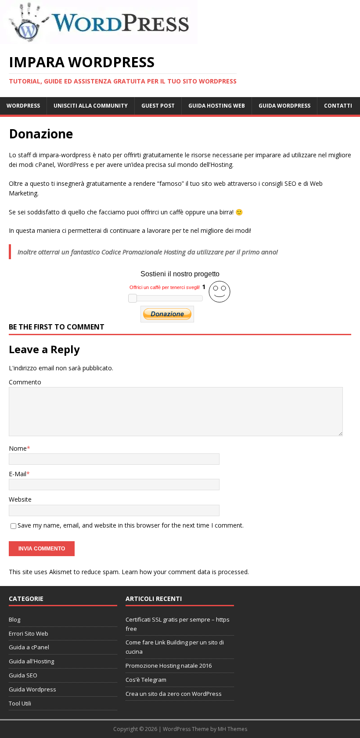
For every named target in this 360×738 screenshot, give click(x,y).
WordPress (23, 105)
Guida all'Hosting (31, 661)
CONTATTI (338, 105)
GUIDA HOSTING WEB (216, 105)
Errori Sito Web (28, 633)
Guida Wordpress (32, 689)
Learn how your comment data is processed (185, 572)
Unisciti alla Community (91, 105)
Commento (25, 382)
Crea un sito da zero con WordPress (174, 694)
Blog (14, 619)
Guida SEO (23, 675)
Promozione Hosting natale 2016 (169, 665)
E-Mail (17, 474)
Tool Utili (20, 703)
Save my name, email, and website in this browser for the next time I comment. (131, 525)
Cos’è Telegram (146, 680)
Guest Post (158, 105)
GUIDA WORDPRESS (284, 105)
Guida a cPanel (29, 647)
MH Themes (232, 729)
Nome (18, 448)
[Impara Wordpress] (99, 39)
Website (20, 499)
